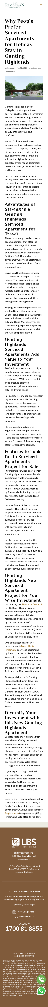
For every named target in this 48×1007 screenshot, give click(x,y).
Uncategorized (35, 68)
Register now (12, 813)
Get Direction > (26, 916)
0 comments (10, 71)
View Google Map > (26, 911)
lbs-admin (11, 68)
